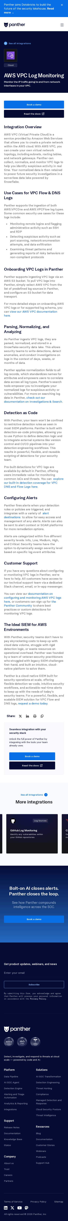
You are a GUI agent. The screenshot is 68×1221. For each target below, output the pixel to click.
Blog (38, 1133)
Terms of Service (13, 1201)
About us (9, 1163)
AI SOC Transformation (48, 1076)
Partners (8, 1180)
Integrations (10, 1109)
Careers (8, 1175)
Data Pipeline (11, 1076)
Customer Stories (45, 1145)
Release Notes (11, 1127)
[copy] (42, 716)
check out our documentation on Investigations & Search (33, 399)
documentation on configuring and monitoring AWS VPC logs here (33, 597)
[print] (35, 716)
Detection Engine (13, 1088)
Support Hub (42, 1162)
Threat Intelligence (46, 1115)
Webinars (41, 1151)
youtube (19, 1208)
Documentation (12, 1133)
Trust (6, 1169)
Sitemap (58, 1201)
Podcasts (41, 1156)
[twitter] (20, 716)
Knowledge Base (13, 1139)
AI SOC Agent (11, 1082)
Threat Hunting (44, 1088)
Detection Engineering (48, 1082)
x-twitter (12, 1208)
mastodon (26, 1208)
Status (7, 1145)
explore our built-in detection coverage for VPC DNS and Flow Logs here (34, 482)
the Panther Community (30, 603)
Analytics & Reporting (16, 1103)
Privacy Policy (38, 1201)
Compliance (42, 1094)
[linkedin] (27, 716)
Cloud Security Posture (48, 1109)
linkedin (5, 1208)
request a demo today (32, 703)
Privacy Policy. (38, 999)
